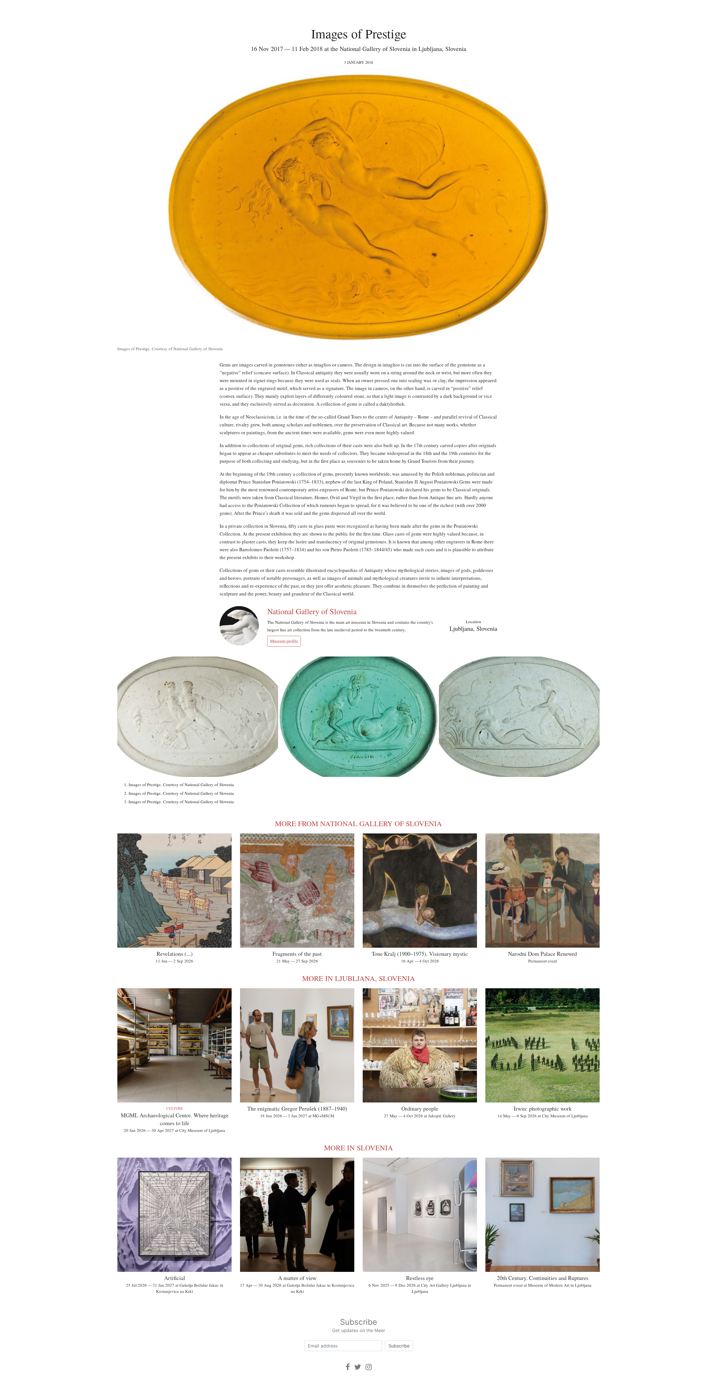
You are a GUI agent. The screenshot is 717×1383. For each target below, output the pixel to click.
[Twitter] (357, 1367)
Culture (174, 1108)
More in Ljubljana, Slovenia (358, 978)
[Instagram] (368, 1367)
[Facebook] (347, 1367)
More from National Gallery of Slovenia (358, 823)
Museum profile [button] (284, 641)
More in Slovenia (358, 1147)
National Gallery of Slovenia (312, 611)
